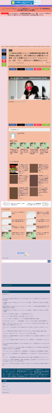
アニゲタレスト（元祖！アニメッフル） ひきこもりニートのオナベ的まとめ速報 (19, 333)
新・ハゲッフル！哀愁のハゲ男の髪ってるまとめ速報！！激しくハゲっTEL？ (18, 316)
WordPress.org (5, 392)
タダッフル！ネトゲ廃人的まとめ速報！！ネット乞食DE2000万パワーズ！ (18, 313)
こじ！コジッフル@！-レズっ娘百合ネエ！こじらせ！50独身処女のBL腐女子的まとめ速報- (21, 318)
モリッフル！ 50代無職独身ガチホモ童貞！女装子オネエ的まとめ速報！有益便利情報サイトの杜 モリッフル (25, 357)
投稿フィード (5, 386)
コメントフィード (6, 389)
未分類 (10, 50)
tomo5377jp (48, 62)
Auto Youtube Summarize (20, 101)
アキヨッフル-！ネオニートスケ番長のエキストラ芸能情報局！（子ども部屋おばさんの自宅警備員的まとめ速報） (25, 351)
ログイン (4, 383)
